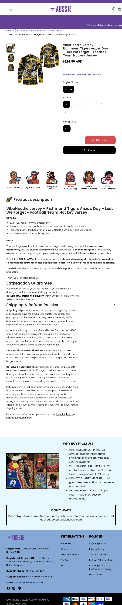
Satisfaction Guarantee (29, 283)
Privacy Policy (96, 549)
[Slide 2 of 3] (11, 57)
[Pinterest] (19, 588)
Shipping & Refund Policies (32, 304)
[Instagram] (14, 588)
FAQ (63, 565)
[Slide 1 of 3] (11, 48)
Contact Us (67, 549)
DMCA (64, 560)
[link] (14, 180)
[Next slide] (55, 64)
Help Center (95, 574)
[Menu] (4, 9)
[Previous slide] (20, 64)
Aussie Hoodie (37, 599)
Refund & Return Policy (19, 417)
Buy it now (89, 150)
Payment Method (70, 554)
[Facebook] (8, 588)
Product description (32, 199)
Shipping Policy (64, 414)
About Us (66, 543)
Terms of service (98, 554)
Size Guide (69, 74)
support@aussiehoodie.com (106, 25)
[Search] (10, 9)
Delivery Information (89, 74)
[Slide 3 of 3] (11, 67)
